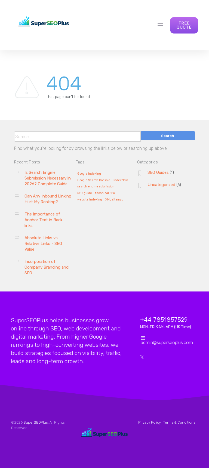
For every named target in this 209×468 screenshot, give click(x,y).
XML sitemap (114, 199)
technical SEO (105, 193)
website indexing (89, 199)
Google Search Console (93, 180)
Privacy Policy (149, 422)
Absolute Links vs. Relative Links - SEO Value (43, 243)
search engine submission (95, 186)
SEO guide (84, 193)
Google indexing (89, 173)
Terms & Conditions (179, 422)
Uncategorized (161, 184)
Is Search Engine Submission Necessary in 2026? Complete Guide (47, 178)
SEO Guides (158, 172)
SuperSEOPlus (35, 422)
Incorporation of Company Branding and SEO (46, 267)
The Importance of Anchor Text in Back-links (44, 220)
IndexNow (120, 180)
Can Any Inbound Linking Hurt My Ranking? (47, 199)
